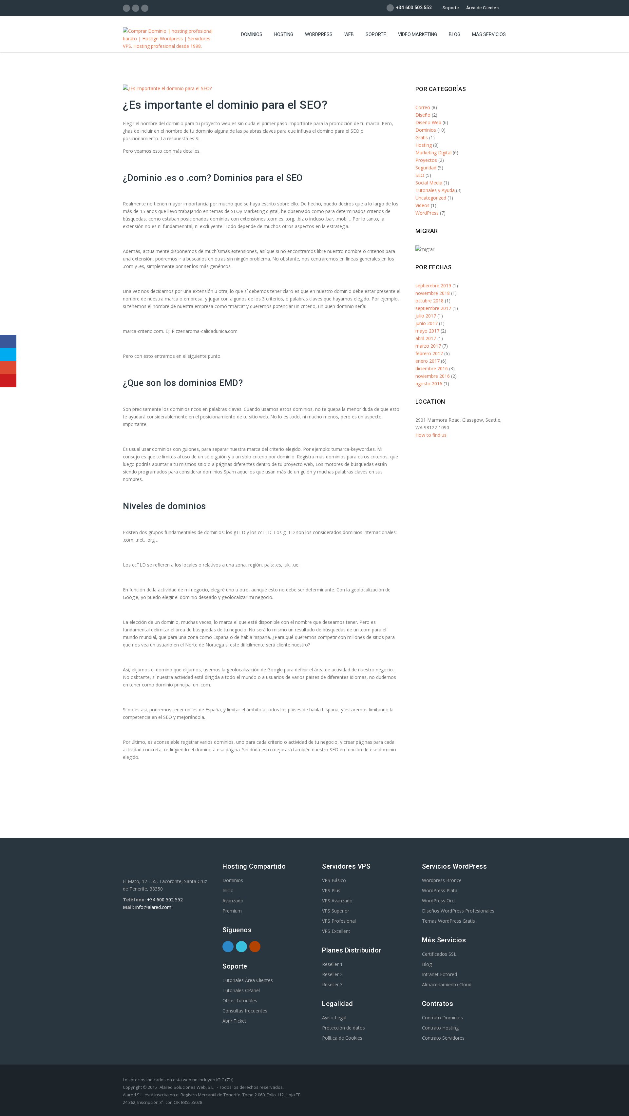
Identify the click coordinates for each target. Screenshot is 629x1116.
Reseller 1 (332, 964)
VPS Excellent (336, 931)
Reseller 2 (332, 974)
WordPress (319, 34)
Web (349, 34)
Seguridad (425, 167)
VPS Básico (334, 880)
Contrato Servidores (443, 1038)
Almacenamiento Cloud (446, 984)
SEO (419, 175)
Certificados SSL (439, 954)
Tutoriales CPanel (241, 990)
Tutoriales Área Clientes (247, 980)
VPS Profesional (339, 921)
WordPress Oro (438, 900)
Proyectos (426, 160)
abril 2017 (425, 338)
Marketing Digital (433, 152)
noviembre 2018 (432, 293)
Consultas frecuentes (244, 1011)
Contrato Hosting (440, 1028)
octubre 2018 (429, 301)
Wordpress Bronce (442, 880)
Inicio (228, 890)
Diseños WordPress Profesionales (458, 911)
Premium (232, 911)
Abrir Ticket (234, 1021)
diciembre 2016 (431, 368)
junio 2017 (426, 323)
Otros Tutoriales (239, 1000)
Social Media (428, 183)
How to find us (431, 435)
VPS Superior (335, 911)
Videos (422, 205)
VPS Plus (331, 890)
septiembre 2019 (433, 285)
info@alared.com (153, 907)
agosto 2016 (428, 383)
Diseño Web (428, 122)
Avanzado (232, 900)
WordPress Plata (439, 890)
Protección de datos (343, 1028)
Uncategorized (430, 198)
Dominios (251, 34)
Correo (422, 107)
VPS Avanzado (337, 900)
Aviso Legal (334, 1017)
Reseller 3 (332, 984)
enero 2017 (427, 361)
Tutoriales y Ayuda (435, 190)
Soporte (451, 7)
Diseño (422, 115)
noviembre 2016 (432, 376)
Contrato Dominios (442, 1017)
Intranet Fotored (439, 974)
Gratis (421, 137)
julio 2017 (425, 316)
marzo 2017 (428, 346)
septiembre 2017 (433, 308)
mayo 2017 (427, 331)
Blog (454, 34)
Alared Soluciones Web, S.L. (187, 1087)
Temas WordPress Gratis (448, 921)
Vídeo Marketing (417, 34)
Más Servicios (489, 34)
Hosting (283, 34)
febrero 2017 (429, 353)
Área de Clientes (482, 7)
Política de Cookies (342, 1038)
